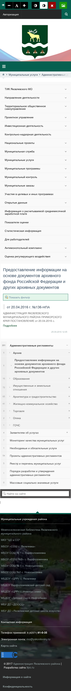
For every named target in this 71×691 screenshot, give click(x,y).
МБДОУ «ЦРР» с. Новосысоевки (21, 591)
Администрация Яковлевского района (37, 663)
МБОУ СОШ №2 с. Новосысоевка (21, 572)
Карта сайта (9, 645)
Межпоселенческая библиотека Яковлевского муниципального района (29, 531)
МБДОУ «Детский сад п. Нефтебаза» (24, 598)
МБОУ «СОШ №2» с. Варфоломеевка (24, 559)
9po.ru (30, 667)
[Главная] (3, 74)
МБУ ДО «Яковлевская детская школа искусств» (31, 611)
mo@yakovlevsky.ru (38, 639)
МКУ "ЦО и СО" (10, 540)
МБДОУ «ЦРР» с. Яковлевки (18, 578)
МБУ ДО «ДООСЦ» (13, 604)
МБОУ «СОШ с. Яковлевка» (18, 546)
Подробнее (10, 325)
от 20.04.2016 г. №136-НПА (28, 306)
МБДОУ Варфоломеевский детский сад (25, 585)
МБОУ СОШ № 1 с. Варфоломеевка (23, 553)
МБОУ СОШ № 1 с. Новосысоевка (22, 565)
